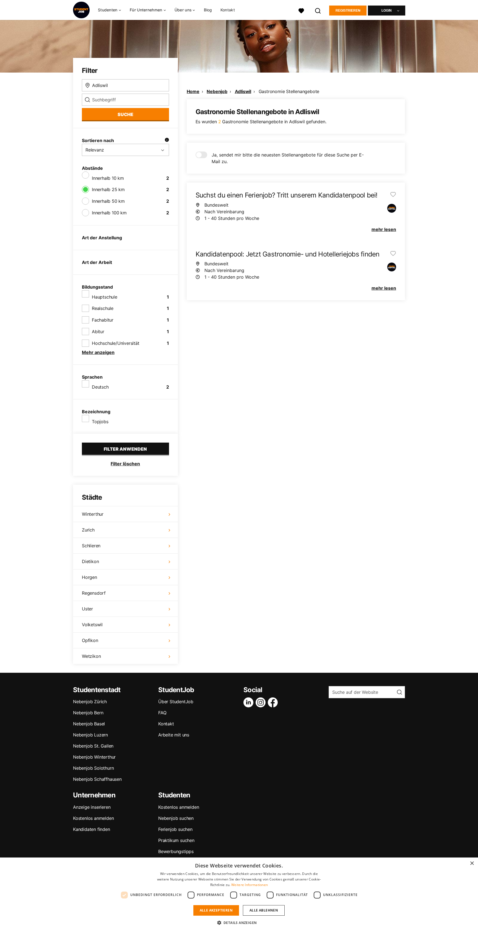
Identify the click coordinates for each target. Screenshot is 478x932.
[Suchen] (318, 10)
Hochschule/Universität (115, 343)
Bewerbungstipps (176, 851)
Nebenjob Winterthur (94, 757)
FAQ (162, 712)
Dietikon (90, 561)
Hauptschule (104, 297)
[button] (239, 922)
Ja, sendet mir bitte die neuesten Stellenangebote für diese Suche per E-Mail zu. (288, 158)
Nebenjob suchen (176, 818)
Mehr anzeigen (98, 352)
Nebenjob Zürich (90, 701)
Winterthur (92, 514)
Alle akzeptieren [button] (216, 910)
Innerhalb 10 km (108, 178)
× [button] (472, 863)
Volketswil (92, 624)
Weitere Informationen (249, 884)
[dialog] (239, 894)
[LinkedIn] (249, 702)
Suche (125, 114)
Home (193, 91)
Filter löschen (125, 463)
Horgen (89, 577)
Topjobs (100, 421)
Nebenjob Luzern (90, 735)
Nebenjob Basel (89, 723)
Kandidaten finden (91, 829)
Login (386, 10)
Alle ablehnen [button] (264, 910)
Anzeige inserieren (91, 807)
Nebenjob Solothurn (93, 768)
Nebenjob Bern (88, 712)
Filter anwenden (125, 449)
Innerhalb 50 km (108, 201)
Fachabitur (102, 320)
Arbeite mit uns (173, 735)
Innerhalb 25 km (108, 189)
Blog (208, 9)
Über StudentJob (175, 701)
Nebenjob (217, 91)
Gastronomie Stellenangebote (289, 91)
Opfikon (90, 640)
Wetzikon (91, 656)
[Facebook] (274, 702)
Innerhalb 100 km (109, 212)
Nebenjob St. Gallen (93, 746)
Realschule (102, 308)
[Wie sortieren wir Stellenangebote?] (167, 140)
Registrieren (348, 10)
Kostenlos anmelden (93, 818)
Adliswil (243, 91)
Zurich (88, 530)
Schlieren (91, 545)
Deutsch (100, 387)
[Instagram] (262, 702)
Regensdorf (94, 593)
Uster (87, 609)
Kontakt (227, 9)
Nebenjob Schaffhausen (97, 779)
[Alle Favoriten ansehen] (301, 10)
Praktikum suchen (176, 840)
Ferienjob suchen (175, 829)
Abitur (98, 331)
